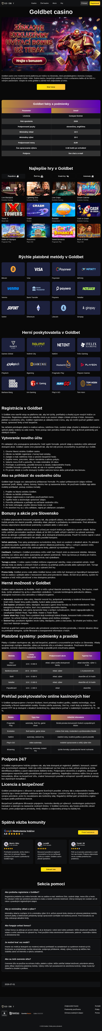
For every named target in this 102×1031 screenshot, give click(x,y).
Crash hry (62, 176)
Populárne (12, 176)
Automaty (87, 176)
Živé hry (37, 176)
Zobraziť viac (51, 869)
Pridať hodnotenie (88, 832)
